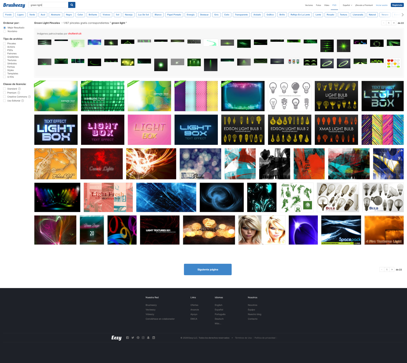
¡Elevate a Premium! (364, 5)
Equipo (251, 309)
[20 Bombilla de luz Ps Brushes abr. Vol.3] (338, 197)
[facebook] (127, 337)
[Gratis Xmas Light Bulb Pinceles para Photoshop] (336, 129)
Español (219, 309)
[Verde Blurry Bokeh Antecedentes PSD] (149, 96)
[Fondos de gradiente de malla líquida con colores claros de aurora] (94, 42)
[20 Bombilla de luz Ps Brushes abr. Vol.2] (383, 197)
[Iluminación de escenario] (57, 197)
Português (220, 314)
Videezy (150, 314)
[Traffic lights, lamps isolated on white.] (393, 63)
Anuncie (194, 309)
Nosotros (252, 305)
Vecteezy (150, 309)
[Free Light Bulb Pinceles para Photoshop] (336, 96)
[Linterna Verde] (297, 197)
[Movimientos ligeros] (240, 163)
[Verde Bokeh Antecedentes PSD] (56, 96)
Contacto (252, 318)
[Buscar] (71, 5)
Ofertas (194, 305)
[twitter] (132, 337)
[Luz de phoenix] (151, 163)
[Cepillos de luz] (200, 163)
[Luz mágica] (222, 197)
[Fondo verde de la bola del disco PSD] (102, 96)
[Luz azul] (166, 197)
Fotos (318, 5)
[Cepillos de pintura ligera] (122, 230)
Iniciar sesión (382, 5)
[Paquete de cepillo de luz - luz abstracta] (262, 197)
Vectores (309, 5)
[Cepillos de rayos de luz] (303, 230)
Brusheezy (151, 305)
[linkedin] (153, 337)
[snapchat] (148, 337)
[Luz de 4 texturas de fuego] (384, 230)
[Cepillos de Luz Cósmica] (55, 230)
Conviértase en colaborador (160, 318)
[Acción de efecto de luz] (261, 230)
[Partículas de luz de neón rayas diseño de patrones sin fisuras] (382, 129)
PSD (334, 5)
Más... (218, 323)
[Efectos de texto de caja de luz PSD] (382, 96)
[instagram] (143, 337)
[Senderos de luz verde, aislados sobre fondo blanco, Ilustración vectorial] (210, 43)
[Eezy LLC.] (116, 338)
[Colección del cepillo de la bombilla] (289, 96)
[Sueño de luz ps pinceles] (92, 230)
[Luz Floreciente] (55, 163)
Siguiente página (207, 269)
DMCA (193, 318)
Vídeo (326, 5)
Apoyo (193, 314)
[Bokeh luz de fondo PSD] (243, 96)
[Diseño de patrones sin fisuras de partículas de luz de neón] (196, 96)
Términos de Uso (243, 337)
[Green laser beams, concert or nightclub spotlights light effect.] (127, 42)
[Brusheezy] (14, 5)
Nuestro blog (254, 314)
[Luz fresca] (108, 197)
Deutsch (219, 318)
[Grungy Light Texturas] (209, 230)
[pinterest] (138, 337)
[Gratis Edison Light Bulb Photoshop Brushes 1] (243, 129)
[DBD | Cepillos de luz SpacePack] (341, 230)
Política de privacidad (265, 337)
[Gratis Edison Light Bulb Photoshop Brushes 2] (289, 129)
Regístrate (397, 5)
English (218, 305)
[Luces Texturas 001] (160, 230)
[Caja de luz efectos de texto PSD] (102, 129)
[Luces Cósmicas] (101, 163)
